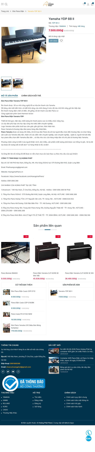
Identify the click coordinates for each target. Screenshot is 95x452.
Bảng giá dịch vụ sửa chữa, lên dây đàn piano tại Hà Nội (75, 368)
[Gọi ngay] (89, 433)
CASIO (5, 410)
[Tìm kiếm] (6, 4)
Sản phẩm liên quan (47, 225)
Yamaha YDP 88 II (20, 101)
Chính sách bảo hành (74, 407)
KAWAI (5, 400)
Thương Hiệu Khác (10, 413)
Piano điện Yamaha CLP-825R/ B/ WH (79, 273)
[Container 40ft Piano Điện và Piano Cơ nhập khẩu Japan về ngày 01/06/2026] (54, 360)
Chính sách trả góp (73, 403)
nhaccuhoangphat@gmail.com (18, 367)
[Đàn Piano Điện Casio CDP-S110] (6, 292)
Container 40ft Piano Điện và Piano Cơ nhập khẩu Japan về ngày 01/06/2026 (76, 359)
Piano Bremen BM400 (9, 273)
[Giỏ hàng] (92, 4)
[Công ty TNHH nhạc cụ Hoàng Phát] (48, 4)
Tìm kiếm (38, 397)
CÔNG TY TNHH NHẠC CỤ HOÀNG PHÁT (16, 158)
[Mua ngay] (12, 252)
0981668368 (15, 363)
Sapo (72, 423)
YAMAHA (6, 397)
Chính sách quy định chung (76, 397)
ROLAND (6, 403)
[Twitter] (8, 371)
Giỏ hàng (38, 407)
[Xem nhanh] (15, 252)
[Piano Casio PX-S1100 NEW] (6, 314)
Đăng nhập (39, 400)
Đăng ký (38, 403)
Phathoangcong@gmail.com (16, 167)
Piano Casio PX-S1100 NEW (21, 314)
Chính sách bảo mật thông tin (77, 400)
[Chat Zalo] (88, 438)
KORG (5, 407)
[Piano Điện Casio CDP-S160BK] (6, 303)
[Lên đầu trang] (92, 442)
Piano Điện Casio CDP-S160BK (22, 303)
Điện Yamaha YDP (17, 116)
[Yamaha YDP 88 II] (54, 292)
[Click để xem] (23, 46)
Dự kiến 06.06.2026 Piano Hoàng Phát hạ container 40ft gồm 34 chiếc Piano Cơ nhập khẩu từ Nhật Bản (76, 350)
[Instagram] (18, 371)
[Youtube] (13, 371)
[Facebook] (3, 371)
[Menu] (2, 4)
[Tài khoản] (88, 4)
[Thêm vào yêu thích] (61, 40)
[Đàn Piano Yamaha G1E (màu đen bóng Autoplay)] (6, 328)
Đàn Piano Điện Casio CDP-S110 (23, 291)
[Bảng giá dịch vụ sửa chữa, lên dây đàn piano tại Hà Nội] (54, 370)
